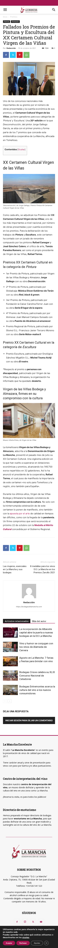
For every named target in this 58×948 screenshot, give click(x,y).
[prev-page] (5, 701)
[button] (5, 10)
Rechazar (23, 943)
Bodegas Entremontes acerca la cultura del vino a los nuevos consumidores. (37, 690)
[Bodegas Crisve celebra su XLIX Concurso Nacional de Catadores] (10, 675)
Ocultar (21, 149)
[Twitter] (13, 55)
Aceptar (9, 943)
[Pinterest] (20, 55)
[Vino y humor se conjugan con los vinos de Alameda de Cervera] (10, 647)
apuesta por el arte (20, 513)
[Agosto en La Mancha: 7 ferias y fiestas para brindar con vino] (10, 661)
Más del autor (39, 621)
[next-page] (9, 701)
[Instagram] (25, 922)
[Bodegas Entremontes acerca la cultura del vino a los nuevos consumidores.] (10, 690)
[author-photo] (29, 598)
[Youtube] (41, 922)
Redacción (11, 48)
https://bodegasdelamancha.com (29, 607)
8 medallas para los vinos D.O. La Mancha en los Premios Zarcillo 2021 (42, 569)
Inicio (5, 17)
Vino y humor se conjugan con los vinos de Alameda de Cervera (36, 647)
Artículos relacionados (17, 621)
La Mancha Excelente (23, 750)
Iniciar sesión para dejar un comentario (29, 720)
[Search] (54, 10)
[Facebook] (6, 55)
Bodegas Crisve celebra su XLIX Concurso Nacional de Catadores (37, 676)
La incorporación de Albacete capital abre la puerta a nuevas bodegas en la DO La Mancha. (36, 632)
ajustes (25, 937)
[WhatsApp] (26, 55)
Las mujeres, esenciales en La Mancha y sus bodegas (14, 569)
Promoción (15, 21)
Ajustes (37, 943)
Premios (13, 17)
